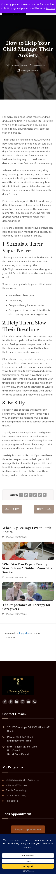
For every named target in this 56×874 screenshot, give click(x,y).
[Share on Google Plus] (30, 495)
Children (33, 70)
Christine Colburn (18, 65)
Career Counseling (15, 795)
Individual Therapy (16, 785)
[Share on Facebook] (21, 495)
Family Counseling (15, 790)
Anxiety (25, 70)
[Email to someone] (44, 495)
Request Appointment (28, 829)
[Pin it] (40, 495)
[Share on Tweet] (26, 495)
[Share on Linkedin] (35, 495)
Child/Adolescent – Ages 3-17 (22, 779)
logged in (24, 633)
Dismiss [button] (50, 8)
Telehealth (11, 800)
